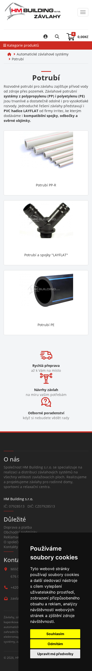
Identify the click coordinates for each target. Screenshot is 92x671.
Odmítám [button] (55, 644)
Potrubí (18, 59)
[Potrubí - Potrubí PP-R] (46, 156)
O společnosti (15, 542)
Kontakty (11, 546)
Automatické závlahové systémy (42, 54)
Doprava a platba (18, 527)
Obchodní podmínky (20, 532)
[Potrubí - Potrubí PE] (46, 295)
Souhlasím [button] (55, 634)
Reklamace (12, 537)
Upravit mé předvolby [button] (55, 654)
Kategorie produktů (22, 45)
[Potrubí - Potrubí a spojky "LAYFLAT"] (46, 226)
